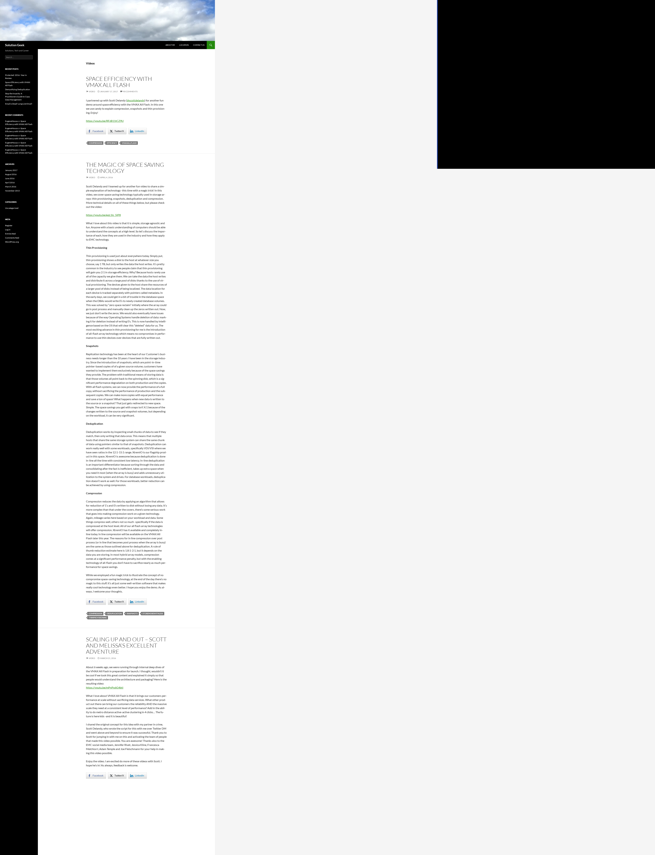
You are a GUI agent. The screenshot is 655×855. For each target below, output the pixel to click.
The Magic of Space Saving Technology (125, 167)
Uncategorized (11, 208)
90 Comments (130, 91)
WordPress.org (12, 242)
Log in (7, 229)
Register (8, 225)
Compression (95, 143)
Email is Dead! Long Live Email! (18, 103)
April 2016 (10, 182)
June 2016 (9, 178)
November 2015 (12, 190)
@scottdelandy (135, 100)
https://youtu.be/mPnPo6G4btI (104, 687)
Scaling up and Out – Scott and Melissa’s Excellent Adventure (126, 645)
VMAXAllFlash (129, 143)
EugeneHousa (11, 121)
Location (184, 45)
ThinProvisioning (98, 617)
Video (92, 91)
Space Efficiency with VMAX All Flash (119, 81)
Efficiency (112, 143)
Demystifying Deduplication (17, 89)
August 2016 (11, 174)
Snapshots (132, 613)
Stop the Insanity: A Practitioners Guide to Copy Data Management (17, 96)
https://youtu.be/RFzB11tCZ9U (105, 120)
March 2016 (10, 186)
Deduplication (114, 613)
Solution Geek (14, 45)
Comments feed (12, 237)
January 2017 (11, 170)
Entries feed (10, 233)
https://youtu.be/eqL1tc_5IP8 (103, 215)
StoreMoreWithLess (152, 613)
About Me (170, 45)
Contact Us (199, 45)
